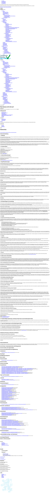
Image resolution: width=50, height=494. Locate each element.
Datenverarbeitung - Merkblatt (5, 379)
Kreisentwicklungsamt (8, 34)
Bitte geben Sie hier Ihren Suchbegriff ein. (5, 109)
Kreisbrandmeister (8, 30)
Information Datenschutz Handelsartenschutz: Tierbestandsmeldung (10, 422)
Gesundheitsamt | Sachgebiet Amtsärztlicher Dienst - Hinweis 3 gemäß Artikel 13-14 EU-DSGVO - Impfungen (14, 373)
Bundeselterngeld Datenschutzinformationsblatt (7, 387)
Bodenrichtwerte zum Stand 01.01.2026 (6, 115)
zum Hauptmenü (4, 1)
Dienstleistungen (5, 44)
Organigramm (4, 21)
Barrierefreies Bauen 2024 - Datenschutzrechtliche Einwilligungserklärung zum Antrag (12, 413)
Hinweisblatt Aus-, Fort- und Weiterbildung (7, 390)
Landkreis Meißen (4, 153)
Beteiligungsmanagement (9, 24)
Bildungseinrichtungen (7, 15)
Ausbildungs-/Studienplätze (7, 53)
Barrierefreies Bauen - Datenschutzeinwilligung (7, 360)
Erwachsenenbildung (6, 16)
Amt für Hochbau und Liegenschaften (10, 28)
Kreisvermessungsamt (8, 36)
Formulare (3, 116)
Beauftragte (7, 23)
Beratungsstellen (5, 43)
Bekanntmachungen (5, 48)
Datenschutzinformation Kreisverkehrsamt (7, 428)
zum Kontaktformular (2, 459)
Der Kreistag (4, 19)
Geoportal (3, 474)
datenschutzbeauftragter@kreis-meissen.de (7, 160)
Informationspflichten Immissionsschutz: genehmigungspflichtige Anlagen (10, 424)
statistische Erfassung (8, 132)
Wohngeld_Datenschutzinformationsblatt (6, 415)
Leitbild (4, 11)
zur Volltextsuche (4, 3)
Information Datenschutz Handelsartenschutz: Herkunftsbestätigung (10, 421)
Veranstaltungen (5, 47)
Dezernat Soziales (6, 87)
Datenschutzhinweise (13, 132)
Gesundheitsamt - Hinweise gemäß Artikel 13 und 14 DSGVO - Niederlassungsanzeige (12, 371)
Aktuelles (3, 96)
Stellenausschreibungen (7, 52)
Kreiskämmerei (7, 40)
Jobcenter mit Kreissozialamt (9, 38)
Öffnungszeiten (3, 113)
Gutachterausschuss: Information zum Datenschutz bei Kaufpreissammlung (11, 432)
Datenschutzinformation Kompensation (6, 419)
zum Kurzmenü (3, 2)
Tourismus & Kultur (5, 13)
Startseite (3, 125)
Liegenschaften (6, 51)
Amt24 (2, 475)
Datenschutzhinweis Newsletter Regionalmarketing (8, 384)
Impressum (3, 442)
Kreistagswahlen (5, 20)
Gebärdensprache (4, 119)
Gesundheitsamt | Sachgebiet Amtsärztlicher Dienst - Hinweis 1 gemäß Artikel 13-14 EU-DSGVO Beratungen (14, 372)
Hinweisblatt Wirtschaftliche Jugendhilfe (6, 399)
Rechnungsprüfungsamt (9, 26)
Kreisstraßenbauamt (8, 35)
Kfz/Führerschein (4, 112)
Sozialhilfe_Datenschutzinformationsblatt (7, 414)
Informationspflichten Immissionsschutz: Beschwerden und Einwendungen (11, 423)
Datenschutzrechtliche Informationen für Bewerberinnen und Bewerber (10, 376)
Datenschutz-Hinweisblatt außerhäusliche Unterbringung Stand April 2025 (10, 407)
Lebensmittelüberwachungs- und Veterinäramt (11, 41)
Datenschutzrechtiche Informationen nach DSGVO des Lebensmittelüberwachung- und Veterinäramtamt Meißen (15, 435)
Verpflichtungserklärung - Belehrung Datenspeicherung (8, 352)
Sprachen (1, 121)
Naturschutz (5, 50)
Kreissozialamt (9, 89)
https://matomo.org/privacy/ (32, 254)
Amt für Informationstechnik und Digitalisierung (11, 78)
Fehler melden (3, 443)
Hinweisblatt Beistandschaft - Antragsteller (7, 391)
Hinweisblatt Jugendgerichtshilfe (6, 397)
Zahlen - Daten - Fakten (6, 12)
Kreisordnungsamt (8, 31)
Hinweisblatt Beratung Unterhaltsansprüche (7, 393)
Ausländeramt (7, 29)
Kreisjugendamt (7, 39)
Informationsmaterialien (7, 17)
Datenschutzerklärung (3, 132)
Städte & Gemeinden (5, 62)
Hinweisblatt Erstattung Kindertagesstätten (7, 395)
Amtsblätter (4, 98)
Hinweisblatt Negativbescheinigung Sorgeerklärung (8, 398)
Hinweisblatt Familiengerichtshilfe (6, 396)
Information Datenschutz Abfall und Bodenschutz (8, 420)
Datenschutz (3, 126)
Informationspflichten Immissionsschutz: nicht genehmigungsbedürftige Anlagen (11, 425)
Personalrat (7, 25)
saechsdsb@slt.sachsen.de (5, 317)
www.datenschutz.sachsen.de (5, 316)
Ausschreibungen (5, 49)
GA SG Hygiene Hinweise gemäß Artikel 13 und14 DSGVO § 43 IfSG (10, 367)
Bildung (4, 14)
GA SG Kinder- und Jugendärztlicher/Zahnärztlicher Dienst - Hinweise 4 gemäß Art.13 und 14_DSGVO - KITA (15, 370)
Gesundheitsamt (8, 37)
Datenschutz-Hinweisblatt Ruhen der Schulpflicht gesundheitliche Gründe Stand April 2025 (12, 408)
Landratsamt (3, 71)
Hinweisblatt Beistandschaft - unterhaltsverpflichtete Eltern (9, 392)
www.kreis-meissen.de (23, 330)
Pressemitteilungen (5, 46)
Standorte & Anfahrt (5, 45)
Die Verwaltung (5, 22)
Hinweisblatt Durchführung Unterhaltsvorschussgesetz (8, 394)
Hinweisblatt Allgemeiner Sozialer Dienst (6, 389)
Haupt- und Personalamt (9, 80)
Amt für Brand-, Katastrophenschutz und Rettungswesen (12, 27)
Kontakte (4, 42)
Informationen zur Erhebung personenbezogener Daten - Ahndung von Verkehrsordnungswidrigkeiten (14, 404)
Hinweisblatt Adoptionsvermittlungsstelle (6, 388)
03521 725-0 (5, 453)
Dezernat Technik (6, 33)
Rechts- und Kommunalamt (9, 32)
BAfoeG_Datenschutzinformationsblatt (6, 412)
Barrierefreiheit (3, 120)
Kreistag (3, 18)
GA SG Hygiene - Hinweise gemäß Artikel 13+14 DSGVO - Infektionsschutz (10, 366)
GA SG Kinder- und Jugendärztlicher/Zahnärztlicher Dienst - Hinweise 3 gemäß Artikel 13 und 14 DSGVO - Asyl (15, 369)
